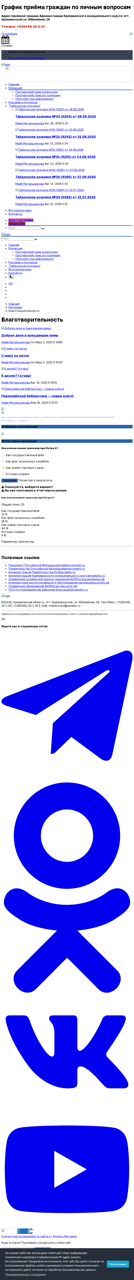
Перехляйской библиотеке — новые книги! (37, 396)
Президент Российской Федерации (46, 565)
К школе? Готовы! (16, 376)
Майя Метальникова (29, 123)
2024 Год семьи (20, 220)
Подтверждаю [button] (118, 1264)
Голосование (9, 480)
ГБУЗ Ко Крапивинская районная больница (48, 589)
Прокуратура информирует (34, 259)
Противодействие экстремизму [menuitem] (38, 95)
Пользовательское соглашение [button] (26, 1274)
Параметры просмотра (17, 541)
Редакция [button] (15, 248)
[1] (11, 277)
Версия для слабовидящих (26, 58)
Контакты (15, 214)
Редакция (15, 88)
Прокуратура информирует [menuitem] (34, 99)
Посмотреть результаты (35, 480)
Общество (16, 223)
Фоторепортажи (19, 210)
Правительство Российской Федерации (46, 568)
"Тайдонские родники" (24, 266)
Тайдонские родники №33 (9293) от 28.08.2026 (55, 116)
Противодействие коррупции (36, 252)
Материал (15, 307)
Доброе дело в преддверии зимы (29, 335)
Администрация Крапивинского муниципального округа (56, 575)
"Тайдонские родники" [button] (24, 106)
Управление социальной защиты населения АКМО (56, 579)
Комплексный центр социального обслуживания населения (58, 582)
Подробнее (9, 33)
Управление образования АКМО (43, 586)
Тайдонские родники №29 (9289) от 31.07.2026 (55, 197)
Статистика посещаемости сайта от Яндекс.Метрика (39, 1236)
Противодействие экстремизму (38, 255)
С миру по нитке (15, 355)
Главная (13, 84)
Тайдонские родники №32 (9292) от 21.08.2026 (55, 137)
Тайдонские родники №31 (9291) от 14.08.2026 (55, 157)
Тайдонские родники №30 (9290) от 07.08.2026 (55, 177)
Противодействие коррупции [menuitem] (36, 92)
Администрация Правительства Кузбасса (41, 572)
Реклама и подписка (22, 102)
